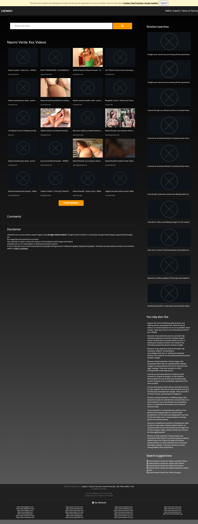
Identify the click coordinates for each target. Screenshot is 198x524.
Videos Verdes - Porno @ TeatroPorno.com (58, 191)
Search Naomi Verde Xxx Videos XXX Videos (166, 463)
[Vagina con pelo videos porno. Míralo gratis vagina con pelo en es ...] (120, 187)
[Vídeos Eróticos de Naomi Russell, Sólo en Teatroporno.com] (55, 126)
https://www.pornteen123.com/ (123, 514)
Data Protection (109, 486)
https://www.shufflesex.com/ (25, 517)
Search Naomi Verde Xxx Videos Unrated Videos (167, 461)
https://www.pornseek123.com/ (123, 510)
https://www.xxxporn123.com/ (74, 512)
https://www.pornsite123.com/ (25, 516)
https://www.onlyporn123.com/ (123, 517)
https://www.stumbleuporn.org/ (173, 514)
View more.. (71, 203)
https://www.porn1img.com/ (173, 507)
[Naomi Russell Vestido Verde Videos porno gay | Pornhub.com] (120, 157)
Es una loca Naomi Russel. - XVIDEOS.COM (57, 161)
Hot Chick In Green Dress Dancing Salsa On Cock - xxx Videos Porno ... (133, 70)
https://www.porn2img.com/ (173, 509)
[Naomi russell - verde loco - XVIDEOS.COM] (23, 66)
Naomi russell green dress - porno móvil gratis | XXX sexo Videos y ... (35, 100)
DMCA (168, 10)
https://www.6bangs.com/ (25, 510)
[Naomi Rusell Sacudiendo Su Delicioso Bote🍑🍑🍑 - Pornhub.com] (55, 96)
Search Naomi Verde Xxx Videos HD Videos (165, 465)
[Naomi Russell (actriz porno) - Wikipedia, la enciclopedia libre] (23, 187)
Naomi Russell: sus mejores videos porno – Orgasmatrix (95, 161)
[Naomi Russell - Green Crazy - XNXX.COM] (88, 187)
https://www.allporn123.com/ (123, 516)
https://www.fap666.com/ (25, 514)
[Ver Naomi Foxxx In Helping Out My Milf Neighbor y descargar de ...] (23, 126)
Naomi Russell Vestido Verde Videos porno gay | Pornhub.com (130, 161)
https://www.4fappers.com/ (25, 507)
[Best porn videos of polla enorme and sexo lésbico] (88, 126)
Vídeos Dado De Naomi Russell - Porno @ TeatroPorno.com (97, 70)
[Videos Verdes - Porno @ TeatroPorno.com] (55, 187)
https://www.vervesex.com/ (74, 507)
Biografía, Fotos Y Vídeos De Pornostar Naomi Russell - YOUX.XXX (131, 100)
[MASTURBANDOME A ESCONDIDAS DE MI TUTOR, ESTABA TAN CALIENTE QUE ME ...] (55, 66)
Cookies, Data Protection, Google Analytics (140, 3)
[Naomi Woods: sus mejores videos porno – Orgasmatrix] (120, 126)
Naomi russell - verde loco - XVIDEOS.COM (24, 70)
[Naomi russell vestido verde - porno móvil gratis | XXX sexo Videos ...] (88, 96)
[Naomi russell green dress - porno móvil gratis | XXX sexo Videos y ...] (23, 96)
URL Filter (120, 486)
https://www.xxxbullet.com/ (74, 509)
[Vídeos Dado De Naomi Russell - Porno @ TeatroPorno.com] (88, 66)
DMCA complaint (21, 248)
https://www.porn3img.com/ (173, 510)
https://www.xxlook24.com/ (74, 516)
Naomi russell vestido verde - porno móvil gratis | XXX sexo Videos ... (100, 100)
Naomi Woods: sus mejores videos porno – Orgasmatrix (127, 131)
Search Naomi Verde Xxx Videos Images (164, 472)
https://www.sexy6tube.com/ (124, 507)
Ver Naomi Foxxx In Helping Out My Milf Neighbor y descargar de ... (34, 131)
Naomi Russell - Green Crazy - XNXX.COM (89, 191)
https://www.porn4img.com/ (172, 512)
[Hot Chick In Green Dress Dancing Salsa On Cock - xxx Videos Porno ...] (120, 66)
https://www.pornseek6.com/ (123, 512)
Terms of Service (190, 10)
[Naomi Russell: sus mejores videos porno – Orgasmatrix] (88, 157)
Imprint (176, 10)
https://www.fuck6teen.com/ (123, 509)
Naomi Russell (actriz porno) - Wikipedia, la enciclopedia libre (32, 191)
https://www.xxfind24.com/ (74, 514)
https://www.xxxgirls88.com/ (74, 517)
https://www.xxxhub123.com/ (74, 510)
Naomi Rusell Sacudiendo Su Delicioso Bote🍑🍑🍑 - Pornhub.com (67, 100)
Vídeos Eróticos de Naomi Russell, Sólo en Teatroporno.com (65, 131)
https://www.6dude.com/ (25, 512)
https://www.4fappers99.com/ (25, 509)
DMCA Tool (129, 486)
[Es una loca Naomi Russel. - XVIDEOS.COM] (55, 157)
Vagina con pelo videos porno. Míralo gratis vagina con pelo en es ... (132, 191)
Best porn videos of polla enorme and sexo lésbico (93, 131)
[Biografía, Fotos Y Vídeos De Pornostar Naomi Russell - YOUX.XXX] (120, 96)
